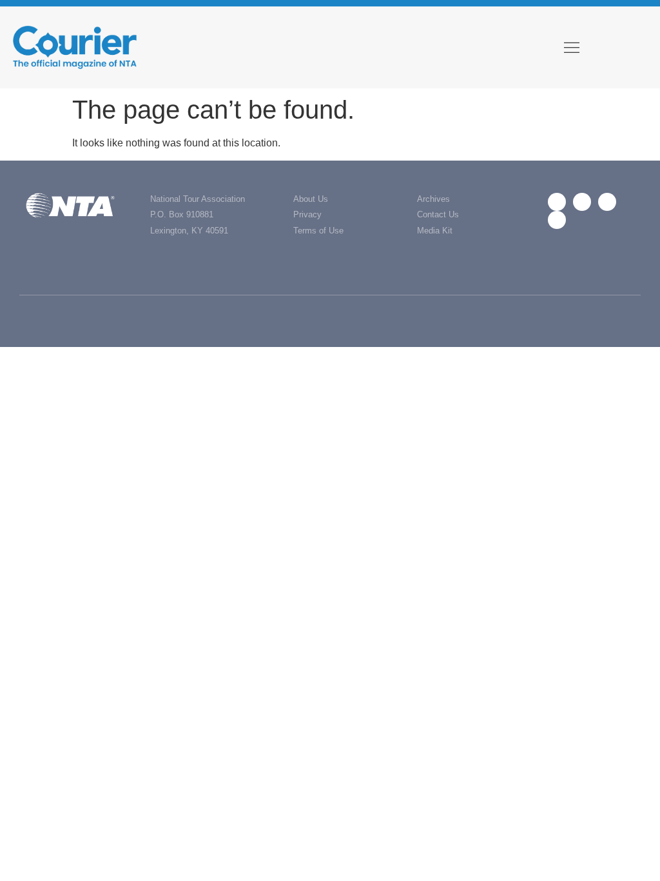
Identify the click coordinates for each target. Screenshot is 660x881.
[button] (571, 47)
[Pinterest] (557, 220)
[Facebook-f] (557, 202)
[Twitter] (582, 202)
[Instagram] (607, 202)
